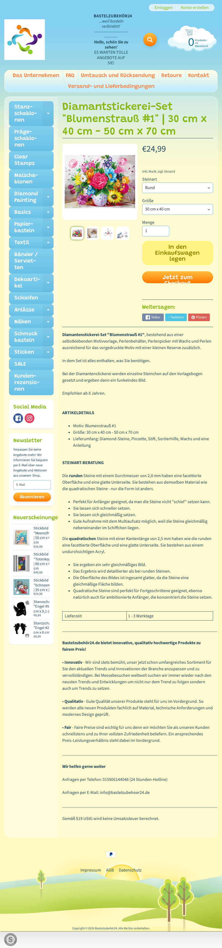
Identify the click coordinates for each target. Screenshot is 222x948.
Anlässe (34, 311)
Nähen (34, 323)
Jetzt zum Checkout (177, 279)
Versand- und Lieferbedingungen (111, 86)
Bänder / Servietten (26, 261)
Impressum (90, 870)
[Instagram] (29, 418)
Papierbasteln (34, 228)
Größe (148, 201)
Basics (34, 214)
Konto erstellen (195, 7)
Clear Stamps (24, 160)
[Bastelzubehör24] (24, 39)
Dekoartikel (34, 283)
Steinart (149, 179)
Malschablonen (26, 179)
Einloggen (164, 7)
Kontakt (198, 75)
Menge (148, 222)
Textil (34, 244)
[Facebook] (18, 418)
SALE (20, 364)
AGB (110, 870)
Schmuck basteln (34, 337)
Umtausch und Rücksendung (118, 75)
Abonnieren (32, 497)
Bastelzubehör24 (106, 928)
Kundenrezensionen (26, 383)
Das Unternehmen (36, 75)
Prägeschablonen (25, 138)
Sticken (34, 354)
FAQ (70, 75)
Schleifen (26, 298)
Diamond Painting (34, 197)
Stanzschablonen (34, 113)
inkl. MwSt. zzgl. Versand (158, 171)
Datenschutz (130, 870)
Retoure (171, 75)
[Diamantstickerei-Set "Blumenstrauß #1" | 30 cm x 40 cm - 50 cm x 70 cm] (77, 233)
